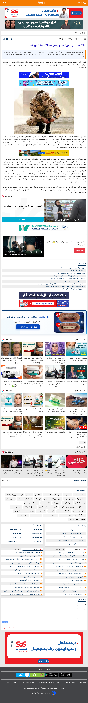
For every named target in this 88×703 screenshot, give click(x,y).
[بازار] (37, 675)
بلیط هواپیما (67, 495)
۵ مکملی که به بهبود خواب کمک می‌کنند (72, 584)
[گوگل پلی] (51, 675)
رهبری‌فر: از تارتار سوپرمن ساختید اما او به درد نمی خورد (68, 563)
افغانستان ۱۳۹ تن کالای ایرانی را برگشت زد (28, 552)
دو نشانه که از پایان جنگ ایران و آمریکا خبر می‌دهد (69, 570)
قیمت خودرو (35, 533)
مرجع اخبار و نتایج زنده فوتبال (52, 499)
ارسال (5, 622)
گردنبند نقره (29, 495)
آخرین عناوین (79, 549)
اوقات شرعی (35, 541)
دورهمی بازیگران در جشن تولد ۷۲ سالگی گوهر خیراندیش (22, 559)
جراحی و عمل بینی (23, 515)
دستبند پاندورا (81, 499)
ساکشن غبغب (48, 495)
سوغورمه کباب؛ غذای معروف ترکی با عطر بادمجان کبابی (24, 566)
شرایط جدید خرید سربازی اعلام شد (73, 544)
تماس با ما (52, 682)
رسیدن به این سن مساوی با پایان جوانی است (71, 573)
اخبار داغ (58, 549)
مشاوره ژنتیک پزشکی (30, 507)
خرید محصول (80, 250)
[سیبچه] (65, 675)
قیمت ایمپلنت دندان (79, 495)
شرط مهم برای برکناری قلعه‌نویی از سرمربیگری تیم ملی (68, 556)
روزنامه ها (36, 529)
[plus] (11, 39)
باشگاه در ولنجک (46, 503)
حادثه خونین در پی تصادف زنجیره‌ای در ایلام (71, 591)
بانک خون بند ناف (36, 515)
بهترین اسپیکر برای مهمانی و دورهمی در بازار (72, 268)
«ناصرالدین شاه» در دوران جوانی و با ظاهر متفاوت (69, 566)
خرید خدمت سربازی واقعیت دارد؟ (73, 537)
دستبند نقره (38, 495)
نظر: (85, 609)
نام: (85, 604)
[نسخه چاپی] (3, 39)
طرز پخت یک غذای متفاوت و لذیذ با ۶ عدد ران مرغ (24, 584)
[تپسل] (3, 196)
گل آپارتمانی (56, 503)
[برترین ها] (41, 2)
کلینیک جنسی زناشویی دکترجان (48, 507)
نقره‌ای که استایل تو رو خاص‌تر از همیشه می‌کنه (71, 273)
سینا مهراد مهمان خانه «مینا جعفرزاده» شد (27, 587)
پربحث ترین (13, 549)
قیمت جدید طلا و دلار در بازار (32, 577)
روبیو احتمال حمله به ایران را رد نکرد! (73, 594)
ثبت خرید (22, 219)
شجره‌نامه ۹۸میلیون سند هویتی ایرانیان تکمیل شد (69, 559)
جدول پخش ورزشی (12, 541)
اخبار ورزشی (66, 682)
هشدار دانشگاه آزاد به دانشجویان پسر (72, 533)
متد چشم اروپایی (67, 503)
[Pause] (46, 220)
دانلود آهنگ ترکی (80, 515)
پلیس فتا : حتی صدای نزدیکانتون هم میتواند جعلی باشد (69, 276)
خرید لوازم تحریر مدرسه (50, 515)
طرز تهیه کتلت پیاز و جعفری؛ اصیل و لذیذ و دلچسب (25, 570)
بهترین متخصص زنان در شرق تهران (24, 511)
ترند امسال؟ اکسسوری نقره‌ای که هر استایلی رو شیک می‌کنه (68, 278)
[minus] (6, 39)
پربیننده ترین (34, 549)
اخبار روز (74, 682)
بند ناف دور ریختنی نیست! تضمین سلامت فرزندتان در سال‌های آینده (65, 286)
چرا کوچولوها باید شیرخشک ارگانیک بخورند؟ (72, 289)
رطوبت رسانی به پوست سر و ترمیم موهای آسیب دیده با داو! (68, 281)
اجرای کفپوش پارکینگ (66, 515)
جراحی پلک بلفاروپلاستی (31, 503)
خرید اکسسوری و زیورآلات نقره (14, 495)
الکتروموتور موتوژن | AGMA (77, 519)
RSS (3, 682)
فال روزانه (15, 537)
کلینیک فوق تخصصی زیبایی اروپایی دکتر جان (72, 507)
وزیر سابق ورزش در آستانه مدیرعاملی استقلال (71, 553)
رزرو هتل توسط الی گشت (24, 499)
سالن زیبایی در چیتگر (79, 511)
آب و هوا (15, 533)
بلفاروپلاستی (57, 495)
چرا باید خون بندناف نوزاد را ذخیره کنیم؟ (74, 271)
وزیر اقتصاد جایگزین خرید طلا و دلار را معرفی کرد (25, 563)
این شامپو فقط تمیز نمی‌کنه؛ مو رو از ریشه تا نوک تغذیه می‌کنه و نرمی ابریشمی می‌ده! (61, 284)
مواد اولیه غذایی (10, 499)
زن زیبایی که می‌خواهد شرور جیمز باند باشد (71, 588)
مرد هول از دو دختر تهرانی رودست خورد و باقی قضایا (25, 594)
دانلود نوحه (51, 511)
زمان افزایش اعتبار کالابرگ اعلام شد (30, 580)
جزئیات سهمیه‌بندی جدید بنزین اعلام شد (28, 573)
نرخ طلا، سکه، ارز (13, 529)
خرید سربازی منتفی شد (76, 530)
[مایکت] (23, 675)
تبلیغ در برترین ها (30, 682)
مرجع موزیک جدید (69, 499)
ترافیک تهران (35, 537)
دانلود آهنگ (38, 499)
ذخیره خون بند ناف (16, 507)
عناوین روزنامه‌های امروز (76, 580)
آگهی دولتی (21, 682)
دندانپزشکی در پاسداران (64, 511)
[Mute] (49, 220)
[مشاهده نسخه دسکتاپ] (2, 2)
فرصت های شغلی (42, 682)
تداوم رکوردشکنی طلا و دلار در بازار (30, 556)
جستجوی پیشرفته (11, 682)
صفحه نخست (82, 682)
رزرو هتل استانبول (80, 503)
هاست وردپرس (41, 511)
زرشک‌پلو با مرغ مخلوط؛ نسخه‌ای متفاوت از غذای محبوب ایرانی (21, 591)
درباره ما (59, 682)
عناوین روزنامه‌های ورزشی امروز (74, 577)
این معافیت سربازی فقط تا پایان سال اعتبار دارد (70, 540)
